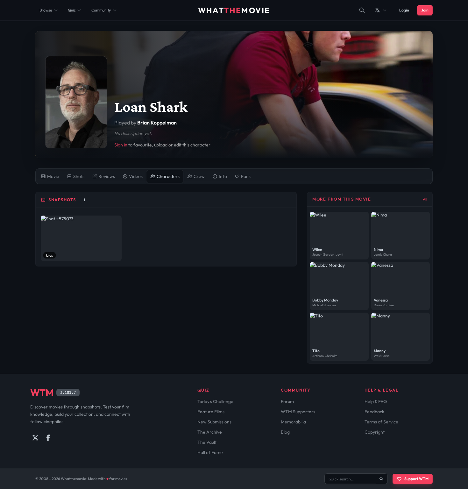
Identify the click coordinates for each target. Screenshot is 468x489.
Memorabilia (293, 422)
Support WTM (416, 478)
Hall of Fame (210, 452)
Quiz (71, 10)
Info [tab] (223, 176)
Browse (45, 10)
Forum (287, 401)
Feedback (374, 412)
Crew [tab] (199, 176)
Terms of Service (381, 422)
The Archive (209, 432)
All (425, 199)
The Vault (206, 442)
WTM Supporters (298, 412)
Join (425, 10)
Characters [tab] (168, 176)
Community (101, 10)
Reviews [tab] (106, 176)
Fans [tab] (246, 176)
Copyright (375, 432)
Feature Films (210, 412)
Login (404, 10)
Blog (285, 432)
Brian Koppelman (157, 122)
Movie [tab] (53, 176)
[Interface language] (381, 10)
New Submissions (214, 422)
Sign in (120, 145)
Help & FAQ (376, 401)
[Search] (362, 10)
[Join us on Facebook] (48, 438)
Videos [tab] (136, 176)
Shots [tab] (78, 176)
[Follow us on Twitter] (35, 438)
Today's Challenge (215, 401)
